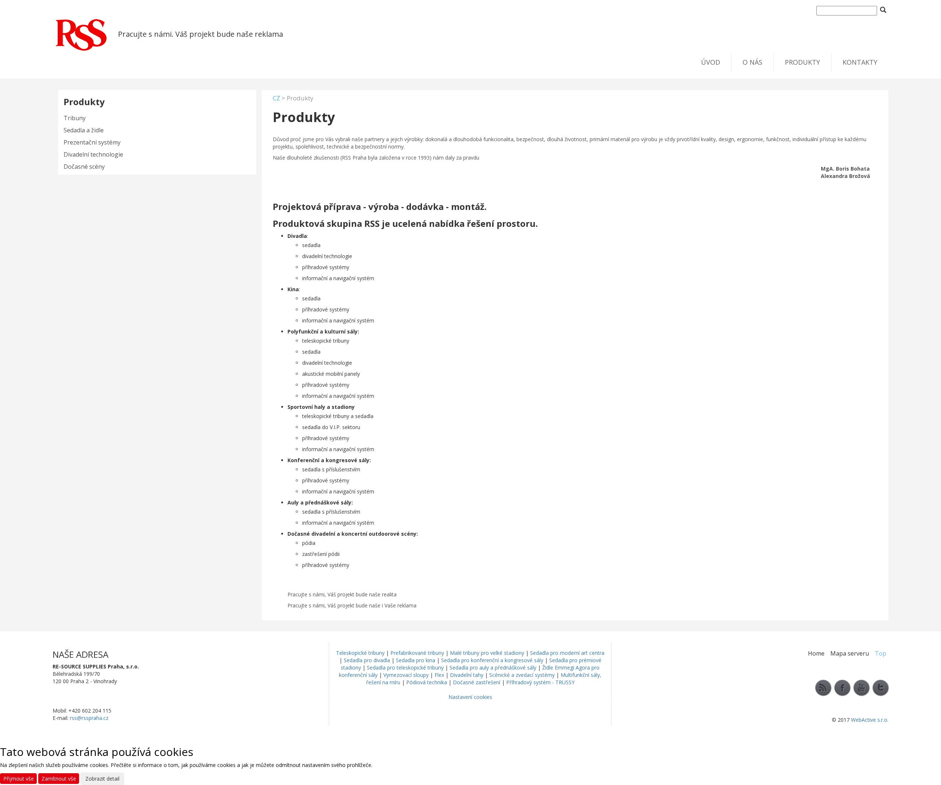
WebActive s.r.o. (869, 719)
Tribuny (75, 118)
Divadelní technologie (93, 154)
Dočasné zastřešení (476, 682)
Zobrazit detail (102, 778)
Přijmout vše (18, 778)
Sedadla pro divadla (367, 660)
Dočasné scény (84, 167)
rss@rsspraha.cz (89, 717)
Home (816, 653)
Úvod (710, 62)
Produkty (802, 62)
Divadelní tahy (466, 674)
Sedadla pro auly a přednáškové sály (493, 667)
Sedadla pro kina (415, 660)
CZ (276, 98)
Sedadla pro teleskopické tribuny (405, 667)
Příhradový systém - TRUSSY (540, 682)
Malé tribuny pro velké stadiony (487, 652)
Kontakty (859, 62)
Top (880, 653)
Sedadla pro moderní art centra (567, 652)
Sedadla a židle (84, 130)
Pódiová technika (426, 682)
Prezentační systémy (92, 142)
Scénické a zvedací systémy (522, 674)
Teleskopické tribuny (360, 652)
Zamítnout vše (59, 778)
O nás (752, 62)
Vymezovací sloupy (406, 674)
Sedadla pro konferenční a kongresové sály (492, 660)
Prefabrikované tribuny (417, 652)
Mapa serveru (849, 653)
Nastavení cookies (470, 696)
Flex (439, 674)
